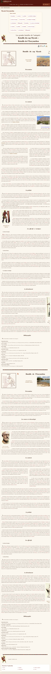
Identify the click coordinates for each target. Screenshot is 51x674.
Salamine (28, 237)
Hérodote (23, 83)
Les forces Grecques (14, 19)
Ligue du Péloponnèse (34, 499)
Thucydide (40, 425)
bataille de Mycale (21, 516)
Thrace (27, 112)
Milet (31, 464)
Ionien (32, 193)
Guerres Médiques (3, 74)
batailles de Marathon (24, 283)
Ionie (37, 74)
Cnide (10, 524)
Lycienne (19, 524)
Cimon (20, 395)
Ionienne (24, 108)
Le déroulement (13, 23)
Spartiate (6, 97)
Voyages (17, 4)
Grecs (42, 88)
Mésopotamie (21, 4)
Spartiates (16, 142)
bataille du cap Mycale (36, 590)
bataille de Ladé (41, 551)
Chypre (9, 578)
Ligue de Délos (9, 323)
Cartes (4, 669)
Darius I (50, 112)
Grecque (10, 88)
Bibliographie (20, 23)
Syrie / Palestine (26, 4)
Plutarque (36, 431)
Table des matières (37, 667)
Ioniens (44, 88)
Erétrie (13, 479)
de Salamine (26, 278)
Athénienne (47, 96)
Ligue (10, 403)
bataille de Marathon (42, 474)
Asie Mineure (11, 4)
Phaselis (23, 524)
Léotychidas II (47, 83)
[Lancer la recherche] (43, 4)
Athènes (14, 75)
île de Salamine (10, 177)
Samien (16, 211)
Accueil (2, 7)
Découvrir (31, 4)
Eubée (8, 115)
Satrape (13, 114)
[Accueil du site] (41, 46)
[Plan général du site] (44, 46)
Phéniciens (32, 194)
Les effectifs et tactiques (32, 16)
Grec (18, 72)
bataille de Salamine (40, 76)
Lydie (26, 129)
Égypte (14, 4)
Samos (45, 74)
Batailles (20, 667)
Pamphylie (11, 398)
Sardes (23, 129)
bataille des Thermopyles (12, 97)
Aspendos (20, 532)
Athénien (41, 183)
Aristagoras (3, 106)
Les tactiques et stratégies (31, 19)
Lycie (45, 578)
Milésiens (41, 211)
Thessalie (22, 76)
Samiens (14, 302)
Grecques (6, 75)
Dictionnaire (21, 669)
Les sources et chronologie (34, 23)
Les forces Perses (22, 19)
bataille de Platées (18, 88)
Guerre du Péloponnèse (31, 422)
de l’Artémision (44, 482)
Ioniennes (33, 185)
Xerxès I (27, 75)
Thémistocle (45, 132)
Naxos (47, 451)
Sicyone (36, 292)
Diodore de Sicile (25, 257)
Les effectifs (24, 26)
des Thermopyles (30, 283)
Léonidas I (8, 141)
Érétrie (30, 108)
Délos (2, 169)
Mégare (17, 177)
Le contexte (19, 16)
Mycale (36, 491)
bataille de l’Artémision (12, 76)
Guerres (36, 402)
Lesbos (5, 516)
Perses (40, 75)
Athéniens (11, 132)
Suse (21, 83)
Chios (16, 525)
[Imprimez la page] (43, 46)
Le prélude (24, 16)
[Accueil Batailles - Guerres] (38, 46)
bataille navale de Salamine (12, 162)
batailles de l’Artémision (20, 278)
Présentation (13, 16)
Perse (29, 4)
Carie (7, 524)
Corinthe (17, 75)
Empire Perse (38, 395)
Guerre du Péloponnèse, (13, 427)
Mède (39, 114)
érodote (3, 234)
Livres (35, 669)
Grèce (19, 4)
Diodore (22, 263)
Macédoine (32, 112)
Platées (49, 218)
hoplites (23, 137)
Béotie (28, 136)
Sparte (11, 75)
